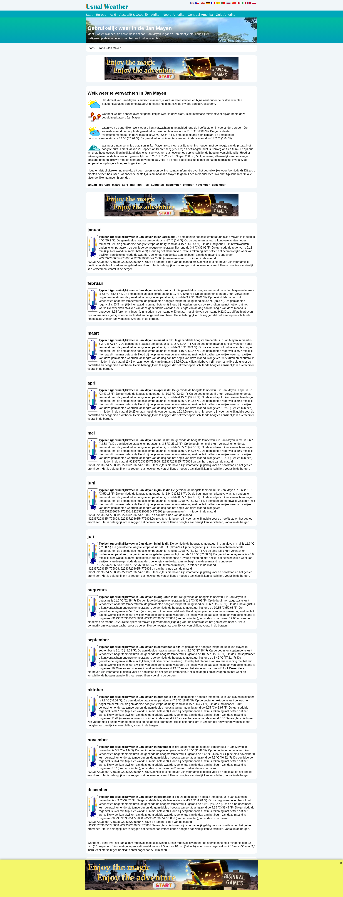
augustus (157, 184)
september (173, 184)
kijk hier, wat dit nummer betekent (126, 251)
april (125, 184)
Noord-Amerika (173, 14)
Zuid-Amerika (225, 14)
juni (139, 184)
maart (116, 184)
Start (89, 14)
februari (104, 184)
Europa (101, 14)
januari (92, 184)
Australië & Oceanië (133, 14)
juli (147, 184)
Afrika (155, 14)
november (203, 184)
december (218, 184)
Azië (113, 14)
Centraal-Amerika (200, 14)
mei (132, 184)
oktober (188, 184)
